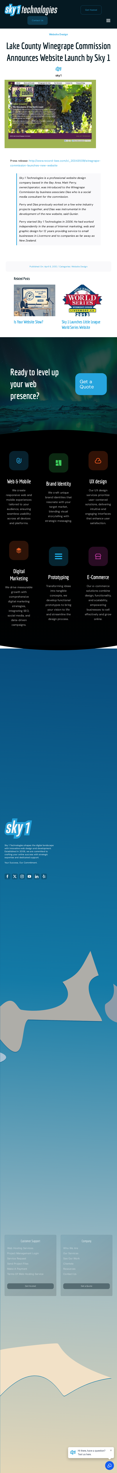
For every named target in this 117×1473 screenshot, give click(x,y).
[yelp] (44, 876)
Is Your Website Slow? (32, 300)
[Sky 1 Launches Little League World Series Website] (82, 300)
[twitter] (15, 876)
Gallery (37, 300)
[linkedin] (37, 876)
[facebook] (7, 876)
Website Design (58, 34)
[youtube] (29, 876)
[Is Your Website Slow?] (34, 300)
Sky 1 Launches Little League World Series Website (79, 300)
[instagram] (22, 876)
